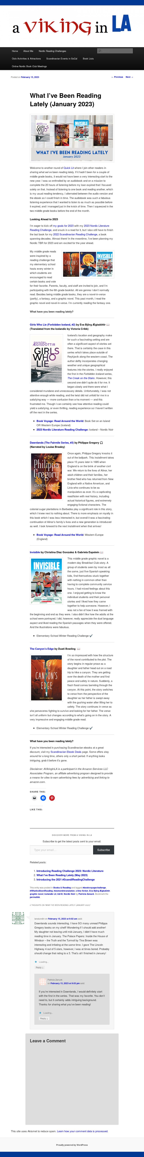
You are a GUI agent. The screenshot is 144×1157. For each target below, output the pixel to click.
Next (129, 76)
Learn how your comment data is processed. (82, 1131)
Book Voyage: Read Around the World (60, 421)
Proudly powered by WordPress (72, 1144)
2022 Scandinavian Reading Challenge (75, 234)
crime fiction (82, 890)
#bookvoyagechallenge (94, 887)
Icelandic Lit (50, 893)
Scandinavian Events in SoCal (61, 58)
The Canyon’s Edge (42, 649)
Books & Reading (62, 887)
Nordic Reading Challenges (52, 51)
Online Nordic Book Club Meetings (29, 66)
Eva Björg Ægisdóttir (99, 890)
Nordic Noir (69, 893)
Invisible (35, 552)
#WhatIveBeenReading (41, 890)
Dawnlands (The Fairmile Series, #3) (52, 442)
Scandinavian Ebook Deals (66, 752)
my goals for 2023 (63, 225)
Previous (117, 76)
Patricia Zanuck (86, 893)
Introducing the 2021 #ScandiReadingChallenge (66, 879)
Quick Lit (69, 168)
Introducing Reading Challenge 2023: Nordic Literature (70, 871)
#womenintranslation (64, 890)
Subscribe (103, 850)
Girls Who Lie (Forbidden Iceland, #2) (52, 324)
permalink (35, 897)
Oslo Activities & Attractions (26, 58)
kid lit (60, 893)
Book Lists (88, 58)
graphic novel (36, 893)
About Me (28, 51)
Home (15, 51)
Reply (40, 967)
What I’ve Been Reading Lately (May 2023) (62, 875)
